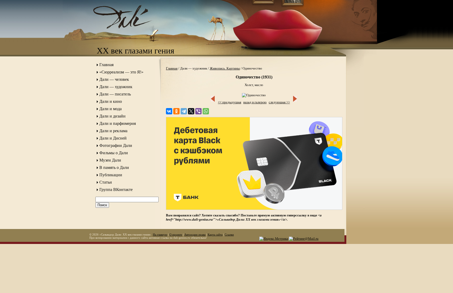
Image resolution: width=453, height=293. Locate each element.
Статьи (105, 182)
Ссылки (229, 234)
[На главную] (128, 33)
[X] (191, 111)
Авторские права (195, 234)
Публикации (110, 175)
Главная (106, 64)
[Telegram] (184, 111)
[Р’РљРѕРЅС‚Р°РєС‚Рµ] (169, 111)
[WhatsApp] (206, 111)
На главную (160, 234)
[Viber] (198, 111)
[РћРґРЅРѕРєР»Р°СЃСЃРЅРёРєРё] (176, 111)
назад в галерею (255, 102)
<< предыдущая (229, 102)
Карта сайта (215, 234)
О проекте (175, 234)
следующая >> (279, 102)
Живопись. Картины (225, 68)
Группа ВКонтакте (116, 189)
